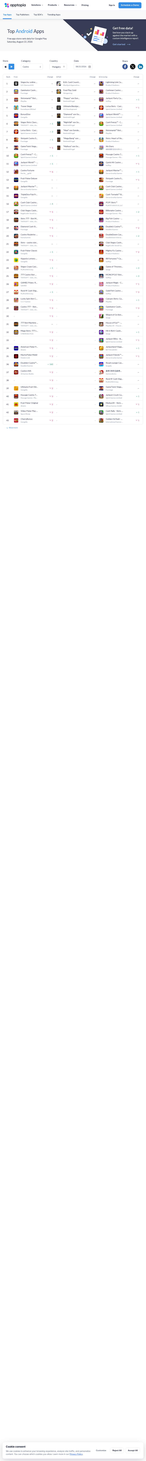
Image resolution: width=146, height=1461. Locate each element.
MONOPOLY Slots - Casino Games (114, 274)
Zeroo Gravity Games (114, 173)
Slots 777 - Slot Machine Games (29, 218)
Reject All (117, 1450)
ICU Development (70, 109)
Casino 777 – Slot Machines (29, 306)
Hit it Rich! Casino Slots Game (114, 330)
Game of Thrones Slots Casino (114, 266)
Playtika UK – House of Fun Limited (114, 326)
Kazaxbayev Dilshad (28, 109)
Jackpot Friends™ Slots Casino (114, 355)
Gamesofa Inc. (111, 374)
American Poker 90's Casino (29, 347)
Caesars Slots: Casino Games (114, 298)
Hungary (56, 66)
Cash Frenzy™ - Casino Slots (114, 122)
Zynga (108, 269)
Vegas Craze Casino (29, 266)
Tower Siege (26, 106)
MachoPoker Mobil (29, 355)
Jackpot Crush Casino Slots (114, 395)
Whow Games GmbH (114, 406)
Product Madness (112, 85)
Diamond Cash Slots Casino (29, 226)
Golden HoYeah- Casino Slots (114, 419)
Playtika (24, 101)
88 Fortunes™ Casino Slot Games (114, 258)
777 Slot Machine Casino (29, 322)
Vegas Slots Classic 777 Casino (29, 122)
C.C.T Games (26, 302)
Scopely (109, 366)
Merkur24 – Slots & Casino (114, 403)
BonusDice (25, 114)
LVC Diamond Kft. (27, 85)
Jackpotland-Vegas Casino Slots (114, 347)
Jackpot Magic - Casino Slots (114, 282)
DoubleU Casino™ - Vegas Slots (114, 226)
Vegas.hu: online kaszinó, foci (29, 82)
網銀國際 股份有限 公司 (114, 149)
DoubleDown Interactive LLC (114, 237)
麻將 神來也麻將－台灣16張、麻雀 (114, 371)
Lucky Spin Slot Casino (29, 298)
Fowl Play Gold (69, 90)
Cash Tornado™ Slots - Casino (114, 194)
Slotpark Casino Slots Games (29, 138)
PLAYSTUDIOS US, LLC (114, 205)
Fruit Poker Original (29, 403)
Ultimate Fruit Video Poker (29, 387)
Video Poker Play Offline (29, 411)
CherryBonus (27, 419)
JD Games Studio (27, 374)
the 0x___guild (26, 173)
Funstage (24, 93)
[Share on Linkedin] (140, 66)
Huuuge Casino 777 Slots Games (114, 154)
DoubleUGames (112, 229)
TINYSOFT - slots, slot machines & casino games (29, 125)
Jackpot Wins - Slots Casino (114, 339)
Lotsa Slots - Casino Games (114, 106)
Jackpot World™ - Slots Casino (114, 114)
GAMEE (24, 286)
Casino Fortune (27, 170)
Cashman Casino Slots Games (114, 90)
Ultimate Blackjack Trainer (72, 106)
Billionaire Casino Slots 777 (114, 210)
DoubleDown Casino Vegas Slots (114, 234)
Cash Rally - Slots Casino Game (114, 411)
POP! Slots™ (111, 202)
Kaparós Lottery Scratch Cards (29, 258)
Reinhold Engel (69, 101)
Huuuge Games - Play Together (114, 157)
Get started (121, 44)
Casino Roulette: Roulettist (29, 234)
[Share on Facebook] (125, 66)
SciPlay (108, 101)
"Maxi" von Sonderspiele (72, 130)
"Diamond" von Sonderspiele (72, 114)
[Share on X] (132, 66)
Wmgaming (67, 93)
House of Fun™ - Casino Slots (114, 322)
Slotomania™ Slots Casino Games (29, 98)
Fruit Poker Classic (29, 250)
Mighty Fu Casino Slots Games (114, 250)
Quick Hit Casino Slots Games (114, 162)
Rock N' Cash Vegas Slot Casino (29, 290)
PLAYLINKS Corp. (27, 269)
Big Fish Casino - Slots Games (114, 218)
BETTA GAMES (111, 350)
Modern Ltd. (25, 358)
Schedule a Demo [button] (130, 5)
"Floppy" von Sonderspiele (72, 98)
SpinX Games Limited (114, 109)
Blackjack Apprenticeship (72, 85)
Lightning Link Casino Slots (114, 82)
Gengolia (24, 117)
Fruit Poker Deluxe (29, 178)
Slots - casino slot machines (29, 242)
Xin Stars (110, 146)
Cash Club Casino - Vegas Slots (114, 186)
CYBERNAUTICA (27, 334)
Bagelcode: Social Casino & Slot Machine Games (29, 213)
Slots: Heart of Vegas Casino (114, 138)
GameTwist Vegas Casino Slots (29, 146)
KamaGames (26, 237)
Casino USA (26, 371)
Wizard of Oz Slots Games (114, 314)
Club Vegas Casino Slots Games (29, 210)
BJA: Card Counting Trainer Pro (72, 82)
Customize (101, 1450)
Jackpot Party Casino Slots (114, 98)
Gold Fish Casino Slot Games (114, 290)
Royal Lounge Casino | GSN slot (114, 363)
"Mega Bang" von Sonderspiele (72, 138)
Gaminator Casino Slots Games (29, 90)
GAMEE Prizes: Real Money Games (29, 282)
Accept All (133, 1450)
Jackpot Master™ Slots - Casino (114, 170)
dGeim (23, 350)
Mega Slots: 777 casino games (29, 330)
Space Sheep (25, 414)
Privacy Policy (76, 1454)
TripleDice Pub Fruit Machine (29, 194)
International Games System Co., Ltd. (114, 422)
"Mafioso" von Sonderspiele (72, 146)
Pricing (85, 5)
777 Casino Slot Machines (29, 274)
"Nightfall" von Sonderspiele (72, 122)
